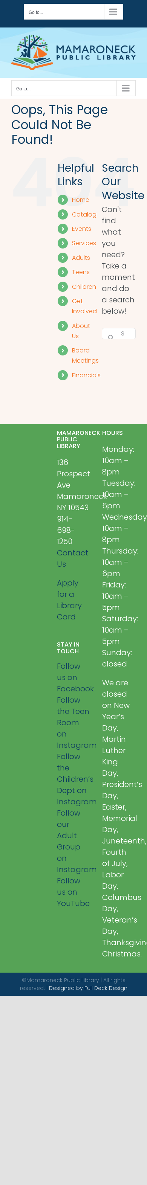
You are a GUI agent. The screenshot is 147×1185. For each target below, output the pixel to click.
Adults (81, 257)
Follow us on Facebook (73, 677)
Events (81, 228)
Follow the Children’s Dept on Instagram (73, 779)
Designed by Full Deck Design (88, 988)
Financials (86, 375)
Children (84, 286)
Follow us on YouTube (73, 892)
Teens (81, 272)
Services (84, 243)
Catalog (84, 214)
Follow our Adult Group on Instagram (73, 841)
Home (80, 199)
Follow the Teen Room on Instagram (73, 722)
